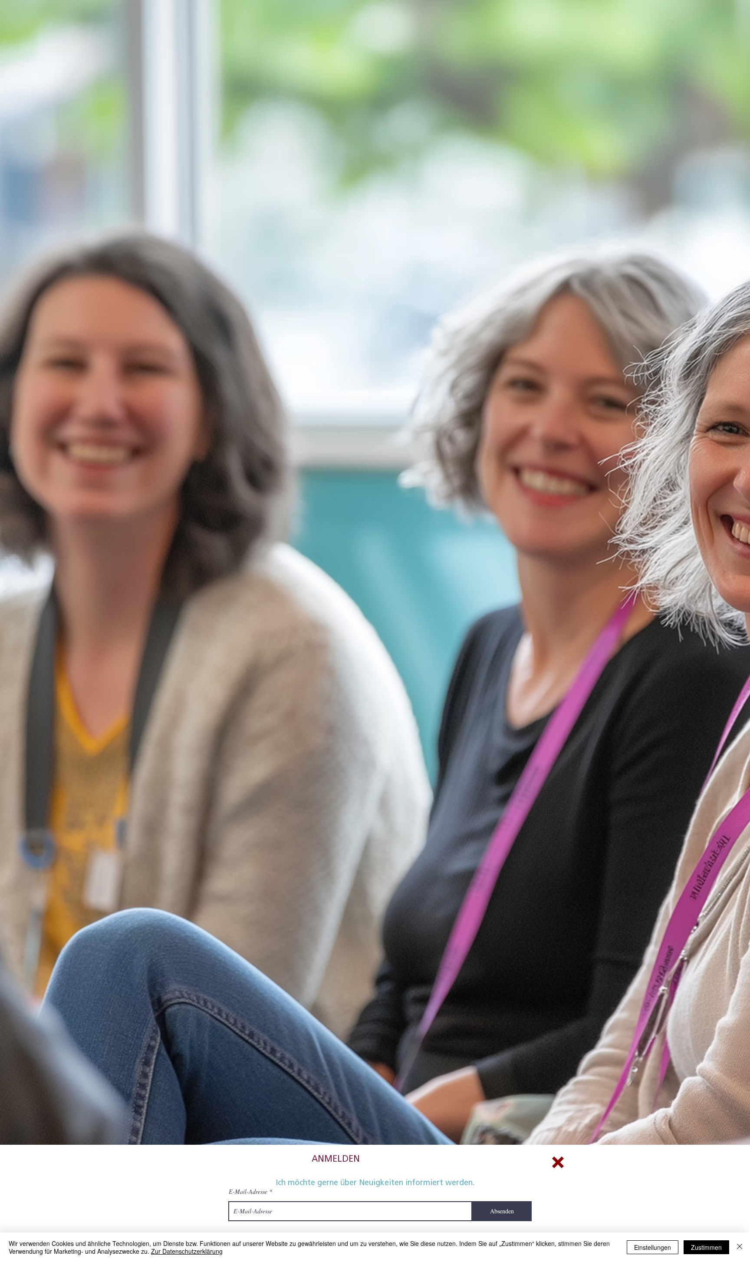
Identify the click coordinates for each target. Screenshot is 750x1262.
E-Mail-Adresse (248, 1192)
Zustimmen (706, 1247)
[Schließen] (739, 1247)
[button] (558, 1162)
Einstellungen (652, 1247)
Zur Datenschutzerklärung (187, 1251)
